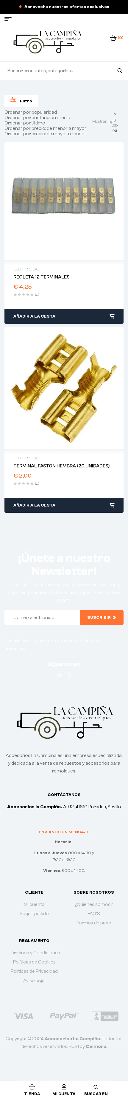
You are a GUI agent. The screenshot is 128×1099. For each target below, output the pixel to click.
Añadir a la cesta (34, 316)
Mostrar (99, 121)
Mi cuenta (64, 1094)
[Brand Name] (23, 1016)
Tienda (32, 1094)
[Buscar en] (120, 70)
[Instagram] (68, 675)
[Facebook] (59, 675)
